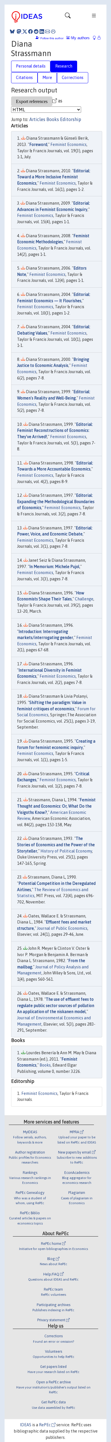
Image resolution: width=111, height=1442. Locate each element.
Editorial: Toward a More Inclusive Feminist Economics (53, 177)
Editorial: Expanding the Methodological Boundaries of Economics (55, 501)
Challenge (84, 599)
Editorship (70, 119)
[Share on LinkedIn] (42, 31)
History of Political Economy (66, 851)
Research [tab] (63, 66)
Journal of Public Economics (62, 928)
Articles (37, 119)
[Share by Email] (47, 31)
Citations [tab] (24, 77)
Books (52, 119)
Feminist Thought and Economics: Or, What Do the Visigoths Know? (56, 806)
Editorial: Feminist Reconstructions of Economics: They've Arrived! (55, 430)
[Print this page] (53, 31)
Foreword (38, 144)
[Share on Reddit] (36, 31)
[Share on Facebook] (30, 31)
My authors (80, 38)
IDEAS (25, 1425)
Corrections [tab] (72, 77)
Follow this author (51, 38)
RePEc (45, 1425)
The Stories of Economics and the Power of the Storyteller (56, 844)
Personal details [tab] (31, 66)
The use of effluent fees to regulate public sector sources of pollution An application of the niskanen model (55, 1005)
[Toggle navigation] (68, 17)
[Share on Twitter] (24, 31)
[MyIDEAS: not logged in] (96, 38)
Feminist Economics (68, 144)
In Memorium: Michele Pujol (54, 566)
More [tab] (47, 77)
